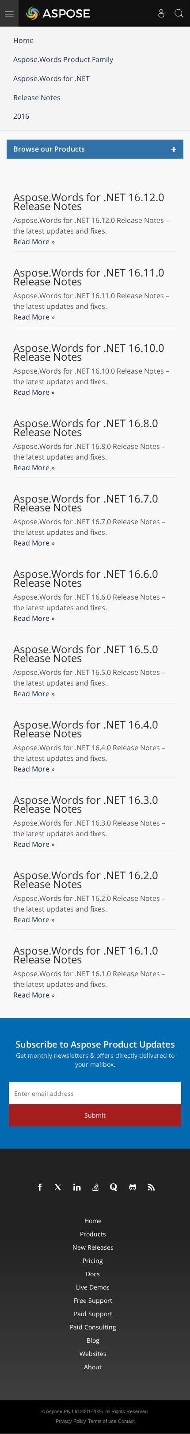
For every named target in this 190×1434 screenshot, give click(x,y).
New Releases (93, 1247)
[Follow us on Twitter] (59, 1187)
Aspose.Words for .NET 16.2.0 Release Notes (85, 879)
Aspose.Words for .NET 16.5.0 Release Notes (85, 653)
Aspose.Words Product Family (63, 59)
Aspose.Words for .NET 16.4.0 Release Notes (85, 729)
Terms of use (102, 1421)
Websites (93, 1353)
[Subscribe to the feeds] (151, 1187)
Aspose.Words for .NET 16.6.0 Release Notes (85, 578)
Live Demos (93, 1287)
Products (93, 1234)
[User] (161, 13)
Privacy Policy (71, 1421)
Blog (93, 1340)
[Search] (179, 13)
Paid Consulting (93, 1327)
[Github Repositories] (133, 1187)
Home (23, 40)
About (93, 1367)
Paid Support (93, 1313)
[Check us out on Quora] (114, 1187)
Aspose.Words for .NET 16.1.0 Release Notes (85, 955)
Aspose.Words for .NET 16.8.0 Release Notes (85, 427)
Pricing (93, 1260)
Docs (93, 1274)
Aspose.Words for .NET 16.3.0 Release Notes (85, 804)
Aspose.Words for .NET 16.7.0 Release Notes (85, 503)
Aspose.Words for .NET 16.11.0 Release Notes (88, 277)
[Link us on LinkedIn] (77, 1187)
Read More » (34, 241)
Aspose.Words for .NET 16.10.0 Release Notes (88, 352)
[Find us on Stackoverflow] (96, 1187)
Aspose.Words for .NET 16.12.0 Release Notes (88, 201)
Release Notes (37, 97)
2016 (21, 116)
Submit (95, 1115)
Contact (126, 1421)
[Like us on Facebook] (40, 1187)
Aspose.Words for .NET (51, 78)
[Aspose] (58, 13)
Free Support (93, 1300)
